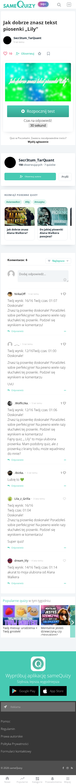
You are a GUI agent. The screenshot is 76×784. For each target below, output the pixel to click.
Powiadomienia (52, 781)
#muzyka (39, 201)
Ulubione (40, 53)
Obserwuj (27, 53)
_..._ (16, 344)
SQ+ (43, 4)
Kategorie (37, 781)
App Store (56, 691)
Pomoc (5, 721)
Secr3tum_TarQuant (27, 38)
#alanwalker (13, 201)
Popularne (22, 781)
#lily (27, 201)
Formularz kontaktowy (16, 751)
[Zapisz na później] (48, 54)
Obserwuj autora (33, 176)
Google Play (27, 691)
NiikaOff (19, 294)
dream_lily (21, 560)
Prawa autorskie (12, 736)
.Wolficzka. (21, 403)
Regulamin (8, 729)
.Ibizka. (19, 473)
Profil (65, 177)
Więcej (67, 781)
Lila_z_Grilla (22, 499)
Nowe (7, 781)
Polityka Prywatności (14, 744)
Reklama (15, 707)
